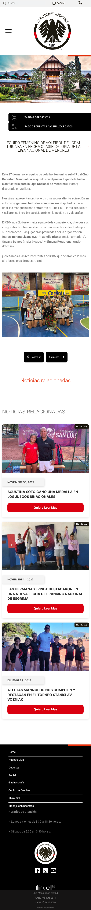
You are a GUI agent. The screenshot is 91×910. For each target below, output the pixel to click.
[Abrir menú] (8, 31)
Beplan (51, 908)
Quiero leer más (45, 507)
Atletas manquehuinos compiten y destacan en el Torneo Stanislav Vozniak (41, 695)
